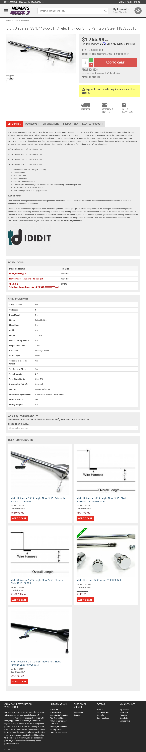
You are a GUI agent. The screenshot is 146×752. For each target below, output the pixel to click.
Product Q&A (70, 123)
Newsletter (124, 718)
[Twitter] (139, 2)
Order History (125, 712)
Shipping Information (59, 715)
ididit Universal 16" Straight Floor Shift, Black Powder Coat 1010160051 (102, 500)
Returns (77, 715)
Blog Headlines (103, 718)
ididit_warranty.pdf (17, 274)
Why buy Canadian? (58, 721)
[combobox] (73, 428)
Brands (100, 709)
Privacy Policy (55, 729)
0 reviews (99, 73)
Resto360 (54, 709)
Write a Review (113, 73)
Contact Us (25, 2)
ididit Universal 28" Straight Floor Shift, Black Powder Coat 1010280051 (36, 663)
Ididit (16, 21)
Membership (125, 721)
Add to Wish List (92, 76)
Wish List (123, 715)
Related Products (92, 123)
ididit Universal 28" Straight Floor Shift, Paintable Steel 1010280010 (38, 500)
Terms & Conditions (58, 732)
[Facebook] (135, 2)
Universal (25, 21)
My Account (124, 709)
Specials (100, 715)
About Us (54, 724)
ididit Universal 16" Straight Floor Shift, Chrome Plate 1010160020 (37, 581)
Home (8, 21)
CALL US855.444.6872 (127, 110)
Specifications (51, 123)
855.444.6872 (11, 2)
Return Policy (55, 712)
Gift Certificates (103, 712)
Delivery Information (58, 727)
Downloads (32, 123)
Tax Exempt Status (57, 718)
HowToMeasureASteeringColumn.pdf (26, 279)
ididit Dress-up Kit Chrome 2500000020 (99, 580)
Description (14, 123)
